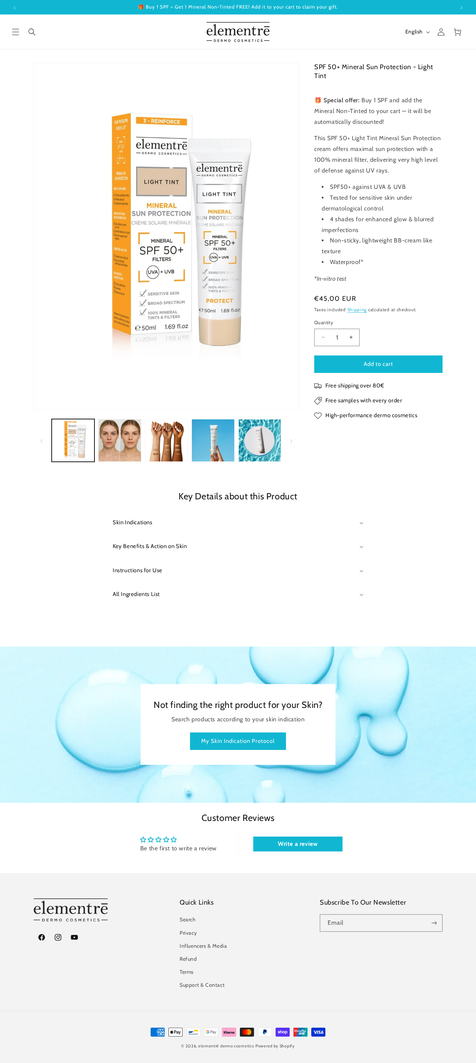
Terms (187, 972)
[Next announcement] (461, 7)
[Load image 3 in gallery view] (166, 440)
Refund (188, 959)
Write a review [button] (298, 843)
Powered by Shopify (275, 1045)
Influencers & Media (203, 946)
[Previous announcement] (14, 7)
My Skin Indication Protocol (238, 741)
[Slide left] (41, 440)
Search (188, 919)
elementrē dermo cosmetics (226, 1045)
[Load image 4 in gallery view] (213, 440)
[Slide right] (291, 440)
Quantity (323, 322)
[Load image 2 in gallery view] (119, 440)
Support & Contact (202, 985)
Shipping (357, 309)
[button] (15, 32)
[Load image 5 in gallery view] (259, 440)
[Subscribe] (434, 923)
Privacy (188, 933)
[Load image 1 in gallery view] (73, 440)
